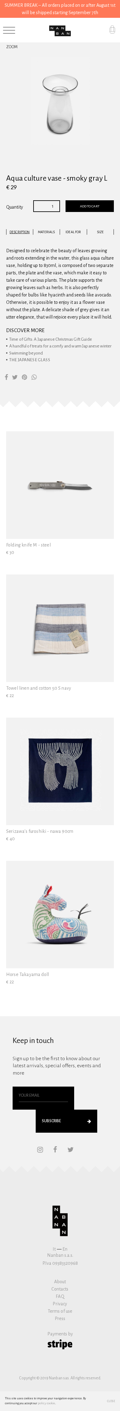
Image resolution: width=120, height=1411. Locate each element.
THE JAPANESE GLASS (29, 360)
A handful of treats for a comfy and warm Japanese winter (60, 346)
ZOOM (12, 47)
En (64, 1249)
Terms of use (60, 1311)
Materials (46, 232)
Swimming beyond (26, 353)
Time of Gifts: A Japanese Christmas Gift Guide (50, 339)
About (60, 1281)
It (54, 1249)
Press (60, 1318)
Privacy (60, 1303)
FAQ (60, 1296)
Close (111, 1401)
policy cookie (46, 1403)
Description (20, 232)
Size (100, 232)
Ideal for (73, 232)
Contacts (59, 1289)
